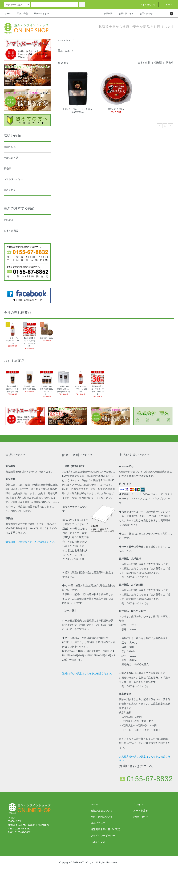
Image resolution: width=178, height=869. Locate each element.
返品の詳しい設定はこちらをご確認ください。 (31, 542)
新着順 (169, 62)
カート (168, 4)
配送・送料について (102, 816)
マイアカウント (148, 4)
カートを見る (140, 810)
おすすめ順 (144, 62)
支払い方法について (102, 810)
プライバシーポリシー (103, 835)
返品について (98, 823)
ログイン (138, 804)
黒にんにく (70, 40)
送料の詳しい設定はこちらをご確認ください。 (87, 673)
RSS (93, 841)
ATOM (101, 841)
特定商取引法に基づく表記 (105, 829)
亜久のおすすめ (41, 13)
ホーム (8, 13)
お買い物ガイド (126, 13)
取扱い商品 (22, 13)
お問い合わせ (146, 13)
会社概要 (108, 13)
